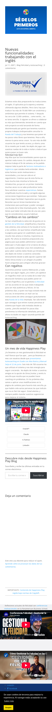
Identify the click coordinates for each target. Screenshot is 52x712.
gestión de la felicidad (14, 224)
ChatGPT (26, 429)
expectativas (31, 190)
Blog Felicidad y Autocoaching (29, 65)
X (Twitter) (26, 440)
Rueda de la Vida (16, 299)
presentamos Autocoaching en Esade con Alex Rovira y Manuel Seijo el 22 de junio (26, 361)
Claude (26, 434)
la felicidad (39, 282)
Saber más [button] (9, 701)
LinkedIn (26, 445)
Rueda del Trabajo (13, 134)
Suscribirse (38, 475)
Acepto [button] (8, 707)
